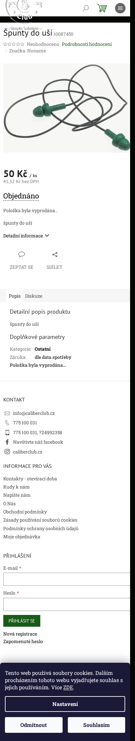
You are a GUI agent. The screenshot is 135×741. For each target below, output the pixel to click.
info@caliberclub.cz (34, 413)
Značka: (27, 50)
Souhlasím (96, 724)
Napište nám (17, 495)
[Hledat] (85, 8)
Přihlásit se (22, 621)
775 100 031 (25, 422)
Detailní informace (23, 235)
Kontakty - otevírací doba (30, 478)
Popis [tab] (15, 296)
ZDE (68, 687)
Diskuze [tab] (33, 296)
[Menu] (120, 8)
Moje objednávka (21, 536)
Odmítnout (33, 724)
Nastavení (65, 703)
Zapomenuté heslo (23, 641)
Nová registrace (20, 634)
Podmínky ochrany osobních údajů (41, 528)
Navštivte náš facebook (38, 442)
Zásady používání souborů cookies (40, 520)
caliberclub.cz (27, 452)
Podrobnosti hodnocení (87, 44)
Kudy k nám (16, 487)
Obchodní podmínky (25, 512)
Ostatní (43, 349)
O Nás (9, 503)
